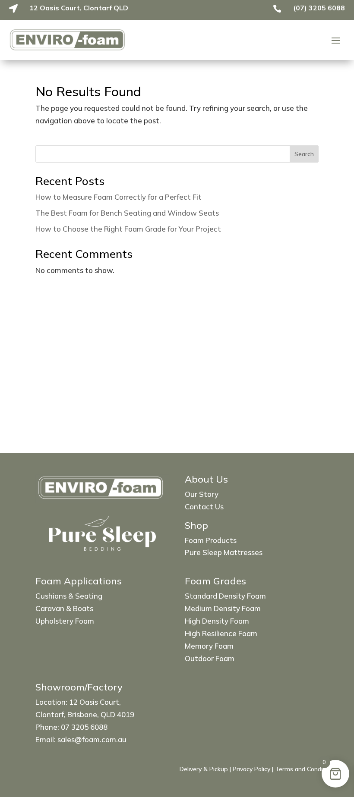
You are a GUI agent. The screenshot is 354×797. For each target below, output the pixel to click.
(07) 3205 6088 (319, 7)
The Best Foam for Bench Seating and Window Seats (127, 212)
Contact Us (204, 506)
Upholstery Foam (64, 620)
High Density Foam (217, 620)
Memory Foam (209, 645)
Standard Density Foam (225, 595)
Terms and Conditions (305, 769)
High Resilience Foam (221, 633)
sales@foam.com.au (91, 739)
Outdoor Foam (209, 658)
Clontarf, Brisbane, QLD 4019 (84, 714)
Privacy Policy (251, 769)
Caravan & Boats (64, 608)
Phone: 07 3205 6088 (71, 726)
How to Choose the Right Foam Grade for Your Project (128, 228)
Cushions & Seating (68, 595)
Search (304, 154)
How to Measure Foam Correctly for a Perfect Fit (118, 196)
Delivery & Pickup (204, 769)
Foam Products (211, 540)
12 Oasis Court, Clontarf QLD (78, 7)
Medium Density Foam (223, 608)
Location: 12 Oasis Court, (78, 701)
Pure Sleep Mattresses (223, 552)
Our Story (201, 494)
